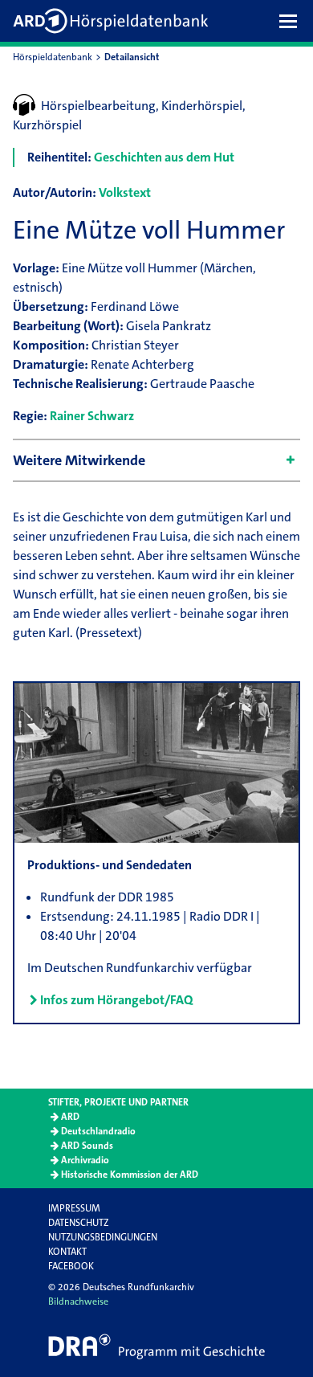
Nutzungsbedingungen (102, 1237)
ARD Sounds (87, 1145)
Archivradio (85, 1160)
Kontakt (67, 1251)
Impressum (74, 1208)
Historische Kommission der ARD (129, 1174)
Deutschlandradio (98, 1131)
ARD (70, 1116)
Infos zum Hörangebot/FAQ (116, 999)
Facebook (71, 1266)
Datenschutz (78, 1222)
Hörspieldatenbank (52, 57)
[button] (292, 21)
